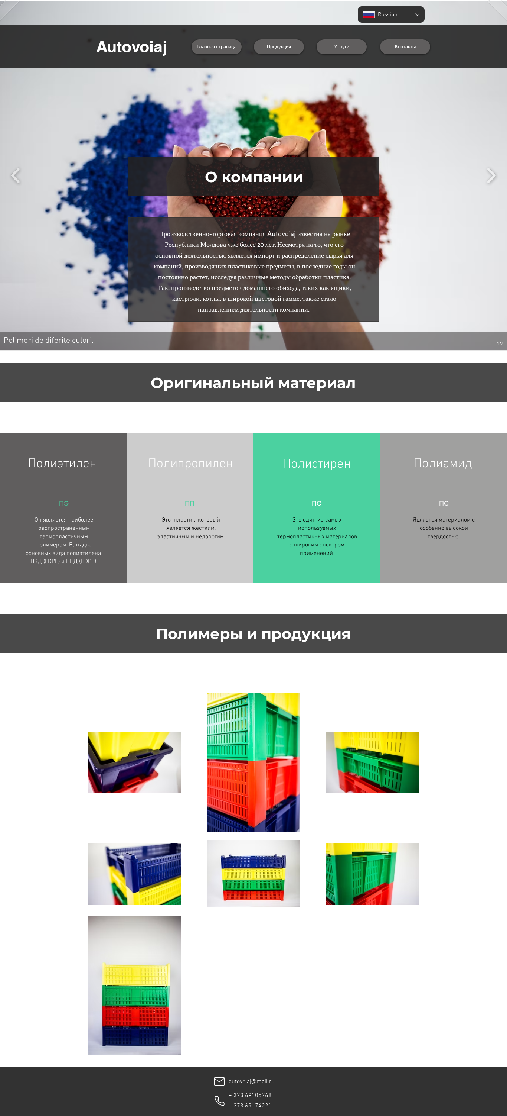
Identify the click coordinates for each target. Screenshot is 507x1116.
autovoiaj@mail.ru (252, 1082)
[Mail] (219, 1081)
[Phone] (219, 1101)
